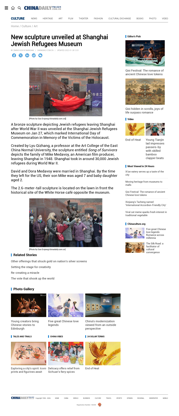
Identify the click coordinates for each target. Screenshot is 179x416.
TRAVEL (108, 398)
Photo (152, 18)
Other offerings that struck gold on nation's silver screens (49, 261)
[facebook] (14, 55)
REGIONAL (140, 398)
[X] (21, 55)
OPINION (129, 398)
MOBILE (165, 398)
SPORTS (119, 398)
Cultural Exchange (119, 18)
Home (15, 26)
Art (61, 18)
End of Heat (92, 368)
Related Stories (25, 255)
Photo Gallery (23, 289)
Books (140, 18)
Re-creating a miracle (25, 272)
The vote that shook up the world (32, 278)
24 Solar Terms (95, 336)
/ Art (35, 26)
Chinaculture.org (136, 223)
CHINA (66, 398)
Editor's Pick (134, 36)
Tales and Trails (22, 336)
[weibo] (34, 55)
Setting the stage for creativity (31, 267)
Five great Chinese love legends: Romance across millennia (156, 233)
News (34, 18)
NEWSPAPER (153, 398)
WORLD (75, 398)
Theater (83, 18)
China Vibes (56, 336)
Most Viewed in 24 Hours (140, 166)
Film (70, 18)
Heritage (48, 18)
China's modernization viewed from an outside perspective (100, 325)
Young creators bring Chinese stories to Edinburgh (25, 325)
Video (165, 18)
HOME (57, 398)
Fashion (98, 18)
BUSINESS (86, 398)
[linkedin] (27, 55)
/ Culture (25, 26)
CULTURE (18, 18)
